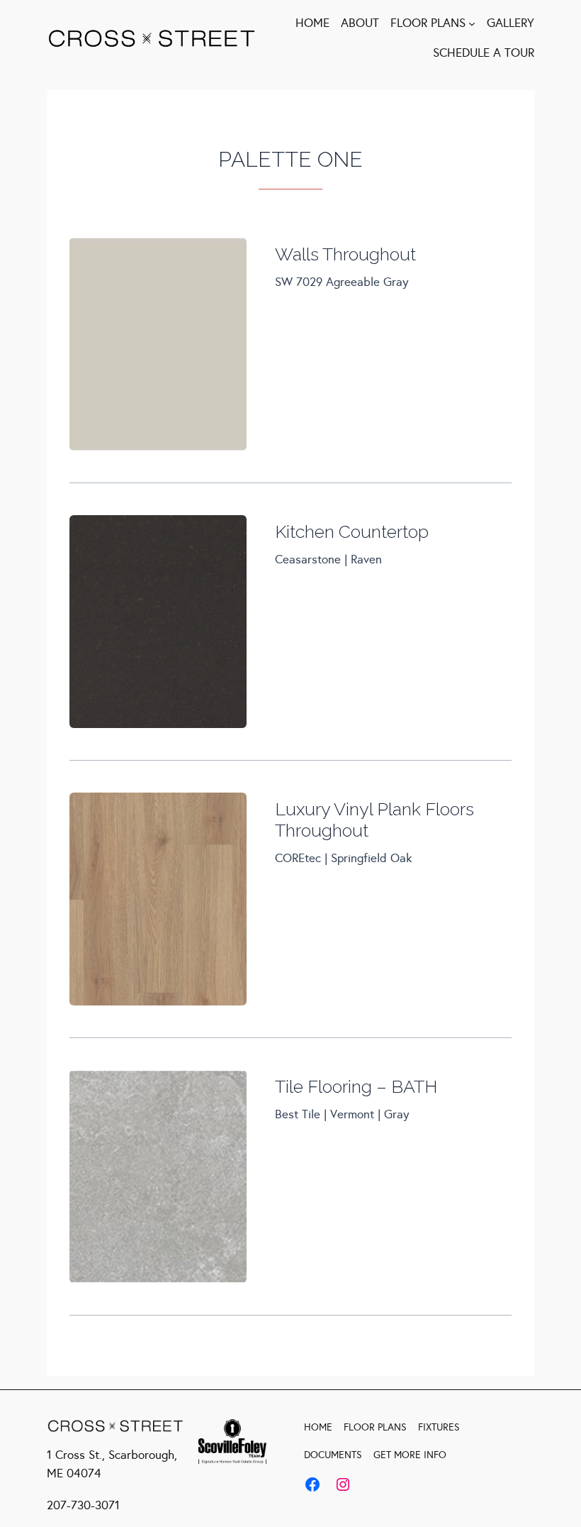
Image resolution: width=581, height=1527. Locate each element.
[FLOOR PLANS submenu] (471, 23)
